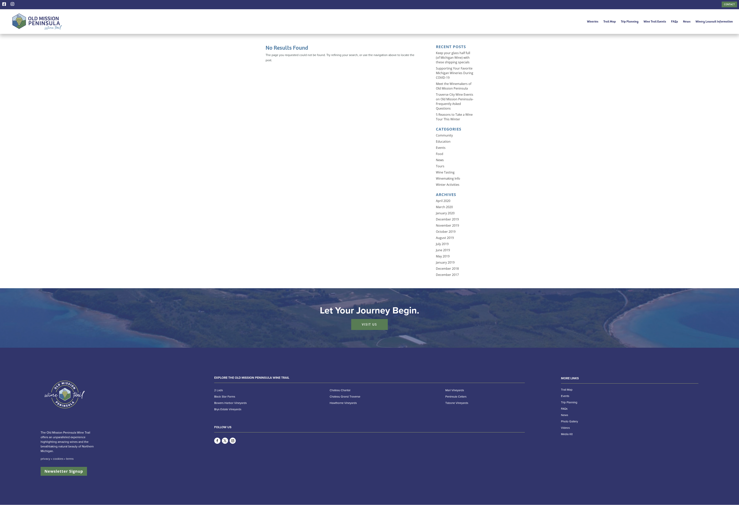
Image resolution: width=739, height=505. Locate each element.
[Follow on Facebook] (217, 441)
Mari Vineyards (454, 390)
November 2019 (447, 225)
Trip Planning (630, 21)
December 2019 (447, 219)
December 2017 (447, 275)
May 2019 (443, 256)
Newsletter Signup (63, 471)
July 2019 (442, 244)
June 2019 (443, 250)
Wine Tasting (445, 172)
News (687, 21)
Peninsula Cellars (455, 396)
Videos (565, 428)
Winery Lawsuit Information (714, 21)
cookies (58, 459)
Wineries (592, 21)
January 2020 (445, 213)
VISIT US (369, 324)
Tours (440, 166)
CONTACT (729, 4)
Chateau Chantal (340, 390)
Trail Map (609, 21)
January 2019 (445, 262)
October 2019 (446, 231)
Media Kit (567, 434)
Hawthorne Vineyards (343, 403)
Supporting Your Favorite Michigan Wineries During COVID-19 (454, 73)
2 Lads (218, 390)
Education (443, 141)
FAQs (674, 21)
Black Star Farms (224, 396)
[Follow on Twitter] (225, 441)
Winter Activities (447, 185)
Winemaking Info (448, 178)
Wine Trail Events (655, 21)
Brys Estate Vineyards (227, 409)
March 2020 (444, 207)
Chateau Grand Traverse (345, 396)
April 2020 (443, 201)
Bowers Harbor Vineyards (230, 403)
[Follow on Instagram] (233, 441)
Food (439, 154)
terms (70, 459)
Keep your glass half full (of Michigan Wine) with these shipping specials (453, 57)
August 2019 (445, 238)
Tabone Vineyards (456, 403)
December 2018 (447, 268)
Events (441, 148)
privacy (45, 459)
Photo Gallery (569, 421)
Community (444, 135)
